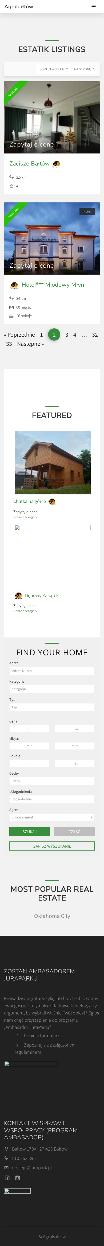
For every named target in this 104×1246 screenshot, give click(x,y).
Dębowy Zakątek (41, 595)
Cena (13, 721)
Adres (13, 662)
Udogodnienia (20, 791)
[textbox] (52, 689)
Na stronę (83, 69)
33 (9, 344)
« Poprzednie (19, 334)
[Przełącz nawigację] (93, 7)
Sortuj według (52, 69)
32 (95, 334)
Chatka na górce (30, 501)
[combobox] (52, 689)
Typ (12, 699)
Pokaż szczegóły (25, 517)
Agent (14, 809)
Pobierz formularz (41, 1035)
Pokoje (14, 755)
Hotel (87, 211)
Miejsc (14, 738)
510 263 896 (24, 1158)
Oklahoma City (52, 916)
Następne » (30, 344)
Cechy (14, 773)
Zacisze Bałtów (30, 164)
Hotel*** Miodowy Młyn (52, 285)
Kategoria (17, 681)
